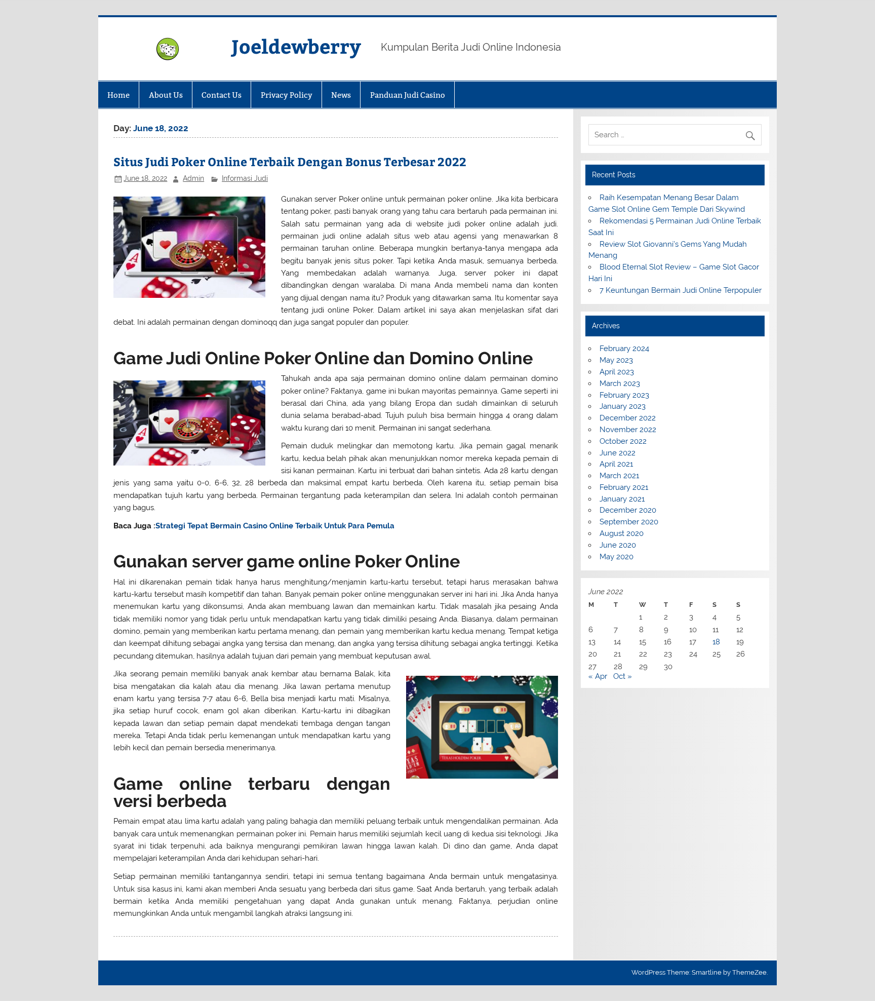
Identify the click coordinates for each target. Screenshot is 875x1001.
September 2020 (629, 521)
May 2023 (616, 360)
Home (118, 95)
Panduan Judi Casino (407, 95)
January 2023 (623, 406)
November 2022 (628, 429)
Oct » (622, 676)
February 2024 (624, 348)
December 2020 (628, 510)
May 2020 (616, 556)
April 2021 (616, 464)
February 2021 (624, 487)
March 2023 (620, 383)
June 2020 (618, 545)
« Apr (597, 676)
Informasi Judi (245, 178)
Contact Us (222, 95)
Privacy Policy (286, 95)
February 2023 (624, 395)
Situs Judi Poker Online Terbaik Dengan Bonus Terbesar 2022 (289, 161)
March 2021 (619, 475)
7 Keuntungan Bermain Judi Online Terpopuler (681, 290)
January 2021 (622, 499)
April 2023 (617, 371)
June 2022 (617, 452)
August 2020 (622, 533)
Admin (193, 178)
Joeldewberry (296, 46)
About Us (166, 95)
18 (716, 641)
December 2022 (628, 417)
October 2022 (623, 441)
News (341, 95)
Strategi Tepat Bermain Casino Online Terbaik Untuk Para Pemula (274, 525)
